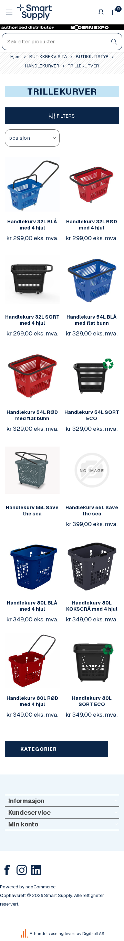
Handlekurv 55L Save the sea (32, 510)
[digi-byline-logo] (25, 934)
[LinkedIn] (36, 870)
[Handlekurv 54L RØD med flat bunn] (32, 374)
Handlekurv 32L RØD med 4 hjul (91, 224)
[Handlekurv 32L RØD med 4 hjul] (91, 184)
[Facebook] (7, 870)
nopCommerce (40, 887)
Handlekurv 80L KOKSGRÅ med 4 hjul (91, 606)
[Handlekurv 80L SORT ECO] (91, 660)
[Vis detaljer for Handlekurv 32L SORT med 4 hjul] (32, 279)
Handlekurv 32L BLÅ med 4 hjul (32, 224)
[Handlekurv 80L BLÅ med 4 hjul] (32, 565)
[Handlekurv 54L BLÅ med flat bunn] (91, 279)
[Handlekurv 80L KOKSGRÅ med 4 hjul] (91, 565)
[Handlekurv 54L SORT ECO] (91, 374)
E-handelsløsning (47, 934)
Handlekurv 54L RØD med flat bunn (32, 415)
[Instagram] (21, 870)
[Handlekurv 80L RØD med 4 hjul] (32, 660)
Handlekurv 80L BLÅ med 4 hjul (32, 606)
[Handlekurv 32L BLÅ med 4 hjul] (32, 184)
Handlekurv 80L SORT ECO (92, 701)
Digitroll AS (93, 934)
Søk (114, 41)
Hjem (15, 57)
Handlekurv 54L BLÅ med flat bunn (91, 320)
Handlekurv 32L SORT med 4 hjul (32, 320)
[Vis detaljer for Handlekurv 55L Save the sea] (32, 470)
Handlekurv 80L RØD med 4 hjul (32, 701)
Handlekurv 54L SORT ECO (91, 415)
